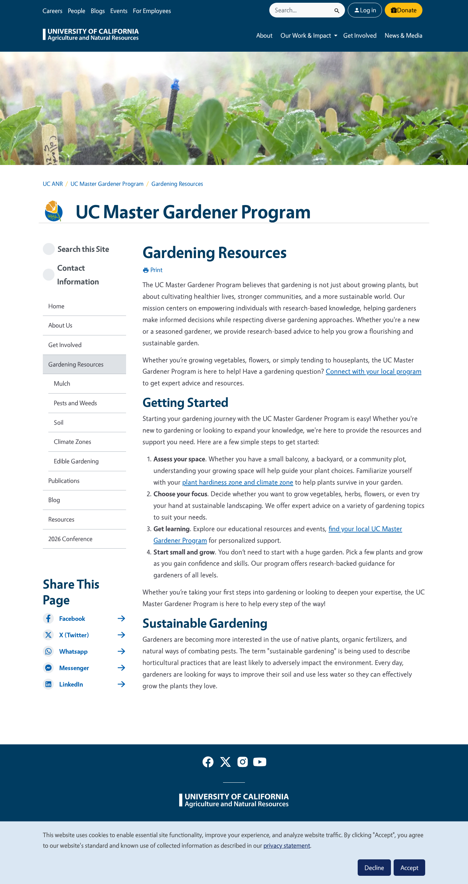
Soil (58, 422)
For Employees (152, 11)
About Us (60, 325)
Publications (63, 480)
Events (118, 11)
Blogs (98, 11)
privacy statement (286, 845)
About (264, 35)
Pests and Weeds (75, 403)
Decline (374, 867)
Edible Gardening (76, 461)
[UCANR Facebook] (207, 763)
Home (56, 306)
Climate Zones (72, 441)
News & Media (403, 35)
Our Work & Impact (306, 35)
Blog (54, 500)
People (76, 11)
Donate (407, 10)
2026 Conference (70, 539)
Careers (52, 11)
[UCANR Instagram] (242, 763)
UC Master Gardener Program (107, 183)
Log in (368, 10)
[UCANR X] (225, 763)
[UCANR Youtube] (259, 763)
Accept (409, 867)
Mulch (62, 383)
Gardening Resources (75, 364)
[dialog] (234, 852)
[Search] (337, 10)
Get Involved (360, 35)
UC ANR (53, 183)
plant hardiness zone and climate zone (237, 482)
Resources (61, 519)
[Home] (91, 35)
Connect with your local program (373, 371)
